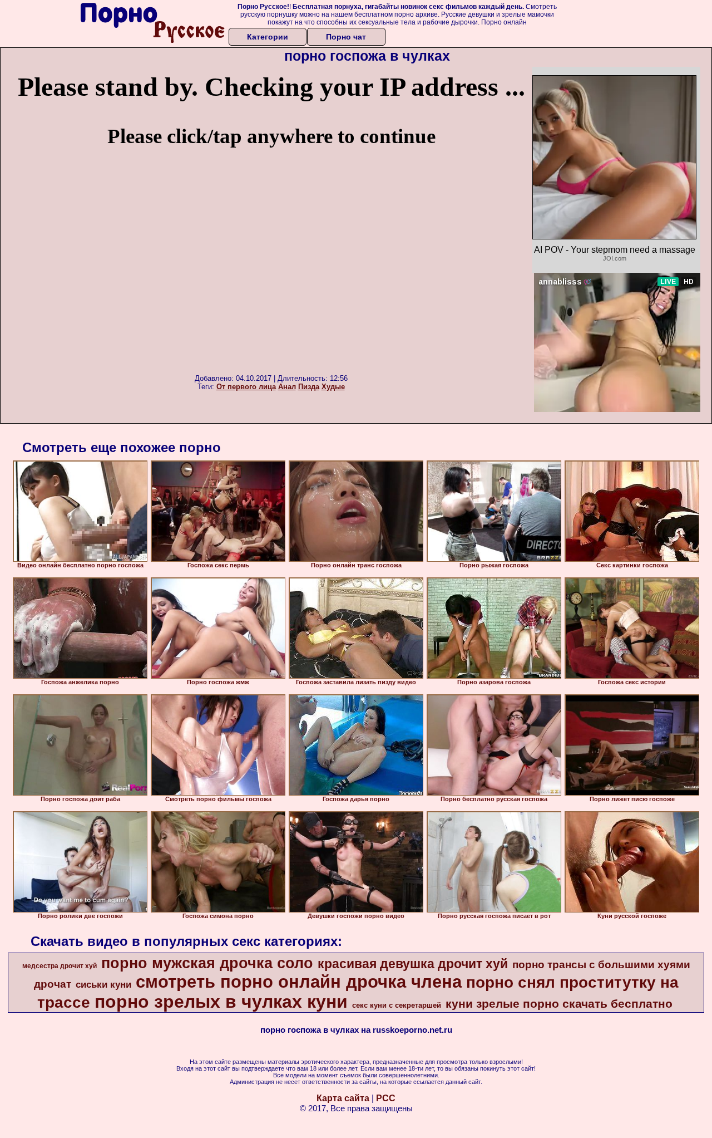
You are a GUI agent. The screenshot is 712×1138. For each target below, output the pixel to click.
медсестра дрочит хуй (59, 966)
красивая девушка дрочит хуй (413, 963)
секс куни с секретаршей (396, 1005)
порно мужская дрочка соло (207, 963)
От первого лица (246, 386)
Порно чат (346, 36)
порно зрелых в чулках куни (221, 1002)
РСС (385, 1098)
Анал (287, 386)
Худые (333, 386)
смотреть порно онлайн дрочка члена (299, 981)
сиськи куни (103, 984)
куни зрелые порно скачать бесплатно (559, 1004)
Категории (267, 36)
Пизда (308, 386)
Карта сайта (343, 1098)
